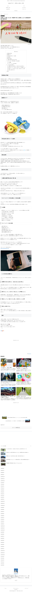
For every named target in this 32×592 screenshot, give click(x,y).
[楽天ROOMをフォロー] (16, 580)
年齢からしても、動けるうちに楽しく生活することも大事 (17, 68)
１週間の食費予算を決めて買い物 (12, 59)
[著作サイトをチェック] (15, 580)
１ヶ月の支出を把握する (10, 64)
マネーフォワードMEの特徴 (12, 63)
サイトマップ (26, 588)
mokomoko (16, 573)
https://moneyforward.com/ (5, 248)
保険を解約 (8, 57)
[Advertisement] (16, 346)
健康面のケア (9, 54)
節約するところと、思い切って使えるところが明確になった (17, 67)
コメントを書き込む (16, 427)
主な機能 (10, 62)
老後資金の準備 (9, 53)
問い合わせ (16, 589)
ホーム (5, 588)
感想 (8, 71)
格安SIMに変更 (9, 58)
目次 (15, 51)
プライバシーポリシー (16, 588)
